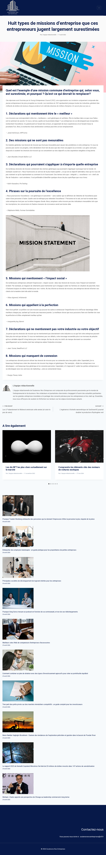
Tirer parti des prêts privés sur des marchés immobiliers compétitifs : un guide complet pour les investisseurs (42, 704)
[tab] (48, 483)
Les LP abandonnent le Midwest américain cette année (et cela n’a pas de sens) (26, 409)
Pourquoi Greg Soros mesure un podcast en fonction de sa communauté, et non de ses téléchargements (40, 612)
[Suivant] (100, 456)
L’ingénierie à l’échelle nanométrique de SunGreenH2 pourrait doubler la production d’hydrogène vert (82, 409)
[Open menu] (99, 7)
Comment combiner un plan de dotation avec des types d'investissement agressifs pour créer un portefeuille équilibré (45, 673)
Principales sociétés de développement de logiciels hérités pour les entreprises (31, 581)
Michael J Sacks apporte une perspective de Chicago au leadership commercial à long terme (35, 797)
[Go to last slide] (5, 456)
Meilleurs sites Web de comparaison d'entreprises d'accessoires (26, 643)
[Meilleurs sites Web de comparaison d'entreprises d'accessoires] (53, 629)
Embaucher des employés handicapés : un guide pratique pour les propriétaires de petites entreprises (39, 550)
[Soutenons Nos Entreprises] (12, 8)
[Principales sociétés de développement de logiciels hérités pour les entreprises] (53, 567)
